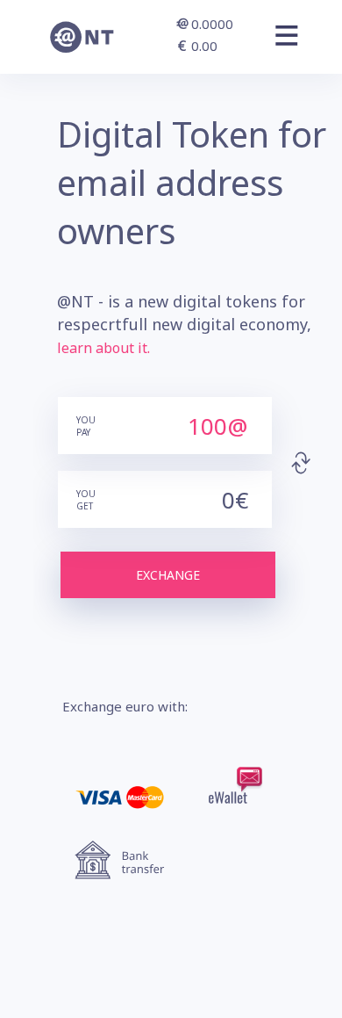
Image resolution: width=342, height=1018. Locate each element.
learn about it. (103, 347)
